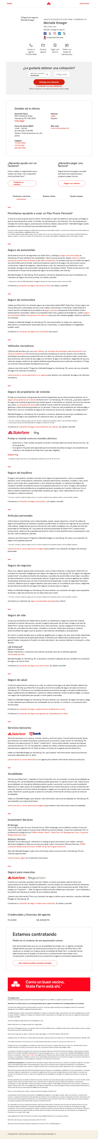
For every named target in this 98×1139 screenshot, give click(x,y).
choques (11, 260)
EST (31, 126)
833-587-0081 (20, 148)
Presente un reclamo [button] (19, 183)
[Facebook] (45, 33)
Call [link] (9, 858)
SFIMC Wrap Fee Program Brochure (51, 847)
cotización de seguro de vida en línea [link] (34, 666)
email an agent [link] (19, 858)
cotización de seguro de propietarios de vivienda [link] (38, 427)
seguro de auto (51, 310)
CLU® (54, 26)
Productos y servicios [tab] (21, 196)
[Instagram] (54, 33)
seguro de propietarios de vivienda (22, 400)
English (9, 3)
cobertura (75, 258)
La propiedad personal (26, 405)
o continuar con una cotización (49, 86)
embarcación (76, 351)
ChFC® (46, 26)
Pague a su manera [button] (72, 183)
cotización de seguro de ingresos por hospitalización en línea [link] (43, 714)
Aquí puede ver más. (16, 654)
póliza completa (31, 1055)
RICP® (50, 26)
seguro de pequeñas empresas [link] (43, 601)
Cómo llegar (19, 121)
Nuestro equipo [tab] (76, 196)
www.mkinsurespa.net (60, 128)
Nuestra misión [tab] (49, 196)
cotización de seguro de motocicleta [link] (33, 332)
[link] (43, 49)
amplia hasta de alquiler (26, 260)
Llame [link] (10, 375)
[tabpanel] (49, 128)
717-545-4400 (20, 143)
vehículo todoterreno (16, 354)
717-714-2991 (19, 145)
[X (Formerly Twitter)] (64, 33)
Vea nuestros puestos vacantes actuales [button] (35, 963)
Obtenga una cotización (49, 82)
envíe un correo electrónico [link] (26, 760)
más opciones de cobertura (37, 315)
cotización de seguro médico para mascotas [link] (37, 903)
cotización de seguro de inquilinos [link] (32, 501)
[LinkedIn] (59, 33)
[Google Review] (49, 33)
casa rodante (38, 351)
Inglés (53, 116)
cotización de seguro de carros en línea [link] (34, 286)
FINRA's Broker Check (40, 832)
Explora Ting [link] (13, 455)
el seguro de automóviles (69, 255)
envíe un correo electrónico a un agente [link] (31, 375)
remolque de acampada (57, 351)
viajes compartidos (47, 260)
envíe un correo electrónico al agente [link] (30, 549)
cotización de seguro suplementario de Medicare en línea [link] (42, 709)
